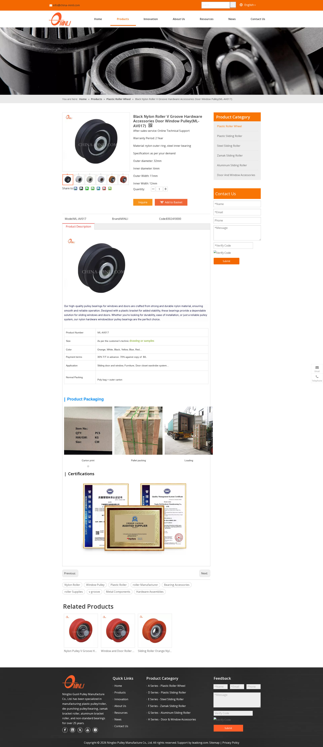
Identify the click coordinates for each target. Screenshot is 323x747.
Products (120, 692)
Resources (121, 713)
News (117, 719)
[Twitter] (80, 730)
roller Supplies (73, 592)
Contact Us (121, 726)
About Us (120, 706)
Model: (69, 219)
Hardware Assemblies (150, 592)
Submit (226, 261)
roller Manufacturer (145, 585)
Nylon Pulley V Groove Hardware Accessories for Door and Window (81, 651)
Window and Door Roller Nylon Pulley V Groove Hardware (118, 651)
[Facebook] (65, 730)
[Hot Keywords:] (233, 5)
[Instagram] (95, 730)
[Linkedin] (72, 730)
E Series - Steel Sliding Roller (166, 699)
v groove (94, 592)
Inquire (142, 202)
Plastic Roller (119, 585)
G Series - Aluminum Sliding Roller (169, 713)
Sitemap (214, 742)
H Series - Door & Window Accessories (172, 719)
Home (118, 686)
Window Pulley (95, 585)
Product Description (78, 226)
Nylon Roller (72, 585)
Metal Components (118, 592)
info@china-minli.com (66, 5)
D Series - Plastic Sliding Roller (167, 692)
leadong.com (200, 742)
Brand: (116, 219)
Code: (162, 219)
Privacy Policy (230, 742)
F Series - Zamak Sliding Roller (167, 706)
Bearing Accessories (176, 585)
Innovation (121, 699)
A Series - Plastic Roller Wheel (166, 686)
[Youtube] (87, 730)
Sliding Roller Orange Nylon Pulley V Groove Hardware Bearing (155, 651)
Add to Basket (173, 202)
